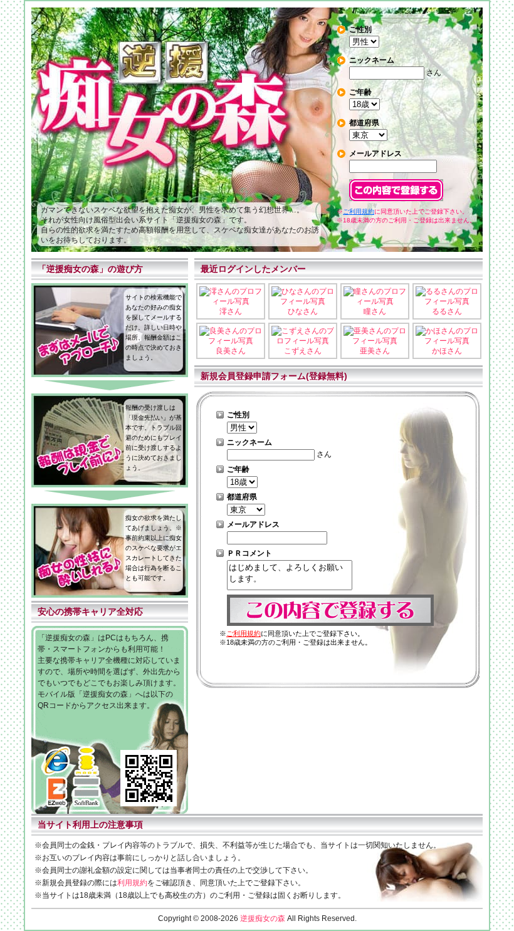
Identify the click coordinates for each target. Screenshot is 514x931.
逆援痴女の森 (262, 918)
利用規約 (132, 882)
